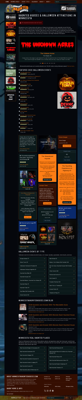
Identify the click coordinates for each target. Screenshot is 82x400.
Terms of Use (47, 378)
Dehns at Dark (23, 103)
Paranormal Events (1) (54, 274)
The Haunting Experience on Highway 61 (30, 76)
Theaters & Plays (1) (54, 292)
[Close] (70, 398)
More (47, 1)
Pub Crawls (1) (53, 278)
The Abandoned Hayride (26, 119)
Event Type (25, 1)
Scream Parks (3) (53, 289)
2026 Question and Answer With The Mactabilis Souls (48, 305)
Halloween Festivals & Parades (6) (28, 265)
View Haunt (28, 217)
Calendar (35, 1)
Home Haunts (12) (24, 295)
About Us (57, 376)
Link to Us (57, 378)
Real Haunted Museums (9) (56, 348)
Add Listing (57, 386)
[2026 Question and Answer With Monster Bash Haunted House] (23, 317)
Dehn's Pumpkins (24, 123)
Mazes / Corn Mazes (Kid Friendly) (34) (59, 262)
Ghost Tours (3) (24, 262)
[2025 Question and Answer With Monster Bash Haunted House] (23, 327)
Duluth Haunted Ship (25, 84)
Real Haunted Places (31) (55, 356)
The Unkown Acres (25, 95)
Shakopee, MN (47, 144)
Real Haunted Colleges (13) (26, 355)
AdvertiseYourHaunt (10, 97)
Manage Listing (69, 386)
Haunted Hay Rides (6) (25, 273)
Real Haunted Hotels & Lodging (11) (28, 362)
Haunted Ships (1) (24, 284)
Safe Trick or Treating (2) (55, 285)
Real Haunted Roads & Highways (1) (58, 364)
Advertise (46, 386)
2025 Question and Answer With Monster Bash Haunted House (52, 325)
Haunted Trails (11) (24, 287)
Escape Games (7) (24, 258)
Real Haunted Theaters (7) (56, 367)
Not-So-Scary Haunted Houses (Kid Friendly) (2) (60, 266)
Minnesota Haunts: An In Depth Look (36, 311)
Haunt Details (47, 203)
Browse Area (15, 1)
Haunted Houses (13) (25, 276)
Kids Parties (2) (53, 258)
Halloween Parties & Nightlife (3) (28, 269)
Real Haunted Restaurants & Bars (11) (58, 360)
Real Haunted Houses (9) (26, 366)
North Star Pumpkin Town (47, 53)
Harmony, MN (67, 231)
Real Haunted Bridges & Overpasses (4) (29, 348)
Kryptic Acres (23, 99)
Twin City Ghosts (24, 107)
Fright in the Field (24, 88)
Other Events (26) (53, 271)
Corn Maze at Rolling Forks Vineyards (29, 80)
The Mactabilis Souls (25, 72)
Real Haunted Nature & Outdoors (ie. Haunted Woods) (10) (60, 352)
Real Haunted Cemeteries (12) (27, 351)
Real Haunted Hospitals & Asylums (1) (29, 358)
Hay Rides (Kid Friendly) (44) (27, 291)
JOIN (66, 397)
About (41, 1)
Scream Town (23, 126)
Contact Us (47, 376)
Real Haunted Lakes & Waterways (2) (29, 369)
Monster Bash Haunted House (27, 115)
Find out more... (71, 66)
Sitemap (68, 376)
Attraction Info (47, 179)
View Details (47, 220)
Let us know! (10, 393)
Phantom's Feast (24, 92)
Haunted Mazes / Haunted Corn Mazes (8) (30, 280)
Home (7, 1)
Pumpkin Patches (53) (54, 282)
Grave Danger (23, 111)
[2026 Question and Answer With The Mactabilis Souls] (23, 307)
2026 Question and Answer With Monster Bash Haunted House (52, 315)
